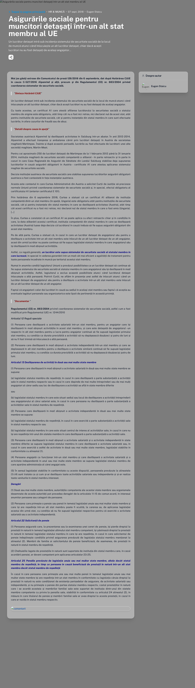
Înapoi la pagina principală (28, 11)
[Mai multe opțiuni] (11, 57)
